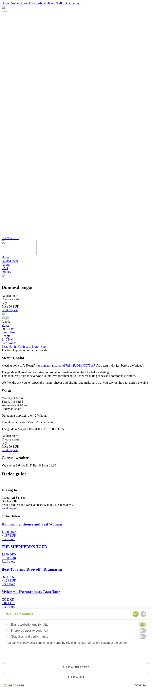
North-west (39, 346)
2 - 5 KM (7, 339)
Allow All (76, 677)
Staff (60, 3)
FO (143, 614)
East (4, 346)
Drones (76, 3)
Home (6, 3)
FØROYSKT (10, 238)
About (33, 3)
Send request (10, 310)
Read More (17, 685)
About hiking (47, 3)
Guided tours (19, 3)
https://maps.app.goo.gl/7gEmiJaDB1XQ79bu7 (65, 365)
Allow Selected (76, 667)
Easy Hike (8, 332)
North (12, 346)
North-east (23, 346)
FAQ (67, 3)
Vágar (5, 325)
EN (136, 614)
